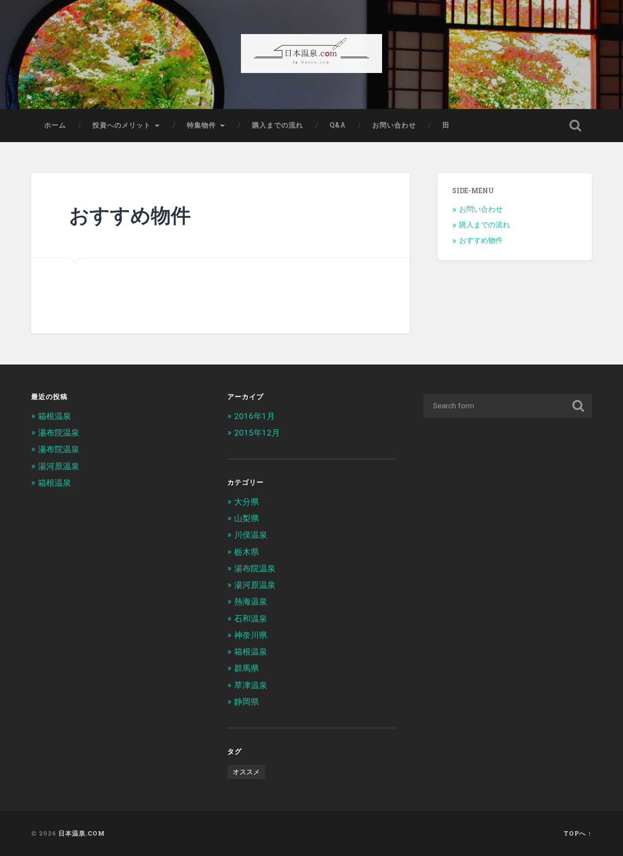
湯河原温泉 (58, 466)
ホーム (55, 125)
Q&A (338, 125)
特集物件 (201, 125)
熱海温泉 (250, 601)
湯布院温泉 (58, 432)
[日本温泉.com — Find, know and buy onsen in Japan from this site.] (311, 54)
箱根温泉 (54, 416)
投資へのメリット (121, 125)
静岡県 (246, 702)
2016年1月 (254, 416)
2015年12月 (257, 432)
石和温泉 (250, 618)
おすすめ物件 (481, 240)
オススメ (246, 772)
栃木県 (246, 552)
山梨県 (246, 518)
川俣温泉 (250, 535)
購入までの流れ (277, 125)
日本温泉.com (81, 833)
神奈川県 (250, 635)
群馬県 (246, 668)
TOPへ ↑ (578, 833)
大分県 (246, 502)
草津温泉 (250, 685)
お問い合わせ (394, 125)
